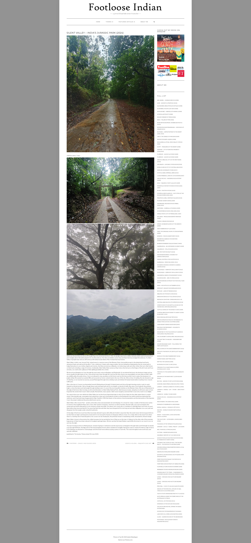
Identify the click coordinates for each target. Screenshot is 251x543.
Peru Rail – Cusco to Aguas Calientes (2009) (170, 486)
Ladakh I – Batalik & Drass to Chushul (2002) (170, 386)
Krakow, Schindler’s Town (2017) (167, 170)
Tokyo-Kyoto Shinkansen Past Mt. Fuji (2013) (170, 493)
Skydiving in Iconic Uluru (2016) (167, 364)
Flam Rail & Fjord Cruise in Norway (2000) (169, 466)
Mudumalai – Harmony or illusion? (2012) (170, 269)
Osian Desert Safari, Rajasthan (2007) (168, 324)
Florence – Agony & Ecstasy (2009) (167, 154)
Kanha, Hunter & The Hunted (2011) (168, 259)
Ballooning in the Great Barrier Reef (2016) (170, 348)
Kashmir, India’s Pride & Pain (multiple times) (170, 384)
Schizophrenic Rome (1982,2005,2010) (168, 211)
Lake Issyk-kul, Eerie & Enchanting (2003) (169, 514)
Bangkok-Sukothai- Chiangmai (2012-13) (169, 299)
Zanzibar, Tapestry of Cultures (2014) (168, 435)
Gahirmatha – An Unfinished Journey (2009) (170, 246)
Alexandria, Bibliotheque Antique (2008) (169, 106)
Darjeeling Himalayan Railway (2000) (168, 451)
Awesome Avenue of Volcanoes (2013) (169, 296)
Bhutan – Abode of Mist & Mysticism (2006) (170, 381)
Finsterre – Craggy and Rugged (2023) (83, 443)
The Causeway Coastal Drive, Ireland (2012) (170, 336)
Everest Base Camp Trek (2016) (166, 359)
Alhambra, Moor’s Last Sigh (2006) (167, 108)
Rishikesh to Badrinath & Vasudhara (168, 404)
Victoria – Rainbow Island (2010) (167, 432)
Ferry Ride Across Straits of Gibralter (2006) (170, 464)
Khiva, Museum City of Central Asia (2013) (169, 167)
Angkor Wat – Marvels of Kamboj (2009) (169, 111)
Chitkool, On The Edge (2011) (166, 501)
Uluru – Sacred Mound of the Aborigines (170, 517)
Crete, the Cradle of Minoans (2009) (168, 136)
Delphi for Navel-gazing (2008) (166, 139)
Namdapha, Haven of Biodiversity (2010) (169, 275)
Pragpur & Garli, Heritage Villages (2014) (169, 198)
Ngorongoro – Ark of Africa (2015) (168, 278)
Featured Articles (126, 21)
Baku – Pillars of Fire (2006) (165, 120)
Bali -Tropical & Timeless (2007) (166, 429)
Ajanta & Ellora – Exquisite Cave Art (138, 443)
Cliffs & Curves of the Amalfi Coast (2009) (170, 309)
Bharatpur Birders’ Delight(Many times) (169, 243)
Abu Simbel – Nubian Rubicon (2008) (168, 100)
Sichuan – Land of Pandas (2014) (167, 291)
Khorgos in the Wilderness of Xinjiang (169, 511)
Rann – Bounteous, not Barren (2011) (168, 285)
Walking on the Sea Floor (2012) (167, 294)
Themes (109, 21)
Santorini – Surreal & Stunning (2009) (168, 208)
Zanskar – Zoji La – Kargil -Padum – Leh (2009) (170, 426)
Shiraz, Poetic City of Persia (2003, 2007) (169, 213)
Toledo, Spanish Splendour (165, 221)
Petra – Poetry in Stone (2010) (166, 190)
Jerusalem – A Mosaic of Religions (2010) (169, 164)
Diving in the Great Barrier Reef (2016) (168, 356)
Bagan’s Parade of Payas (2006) (166, 117)
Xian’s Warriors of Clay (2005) (166, 228)
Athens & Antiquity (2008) (165, 114)
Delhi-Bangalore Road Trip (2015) (167, 317)
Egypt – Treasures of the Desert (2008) (169, 147)
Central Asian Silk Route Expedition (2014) (170, 302)
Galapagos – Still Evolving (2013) (167, 249)
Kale (119, 540)
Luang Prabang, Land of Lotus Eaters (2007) (170, 175)
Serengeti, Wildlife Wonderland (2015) (169, 288)
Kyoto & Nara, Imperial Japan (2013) (168, 173)
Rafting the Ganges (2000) (165, 361)
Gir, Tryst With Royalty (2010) (166, 252)
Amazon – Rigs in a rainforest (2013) (168, 236)
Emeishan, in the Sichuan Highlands (168, 504)
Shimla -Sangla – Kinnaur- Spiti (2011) (168, 407)
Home (98, 21)
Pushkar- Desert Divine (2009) (166, 200)
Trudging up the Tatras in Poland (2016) (169, 424)
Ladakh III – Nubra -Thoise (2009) (166, 394)
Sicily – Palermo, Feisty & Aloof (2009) (168, 183)
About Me (144, 21)
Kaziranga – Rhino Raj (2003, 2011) (167, 262)
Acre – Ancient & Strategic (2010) (167, 103)
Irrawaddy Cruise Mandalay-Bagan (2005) (169, 469)
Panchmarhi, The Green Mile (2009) (167, 401)
